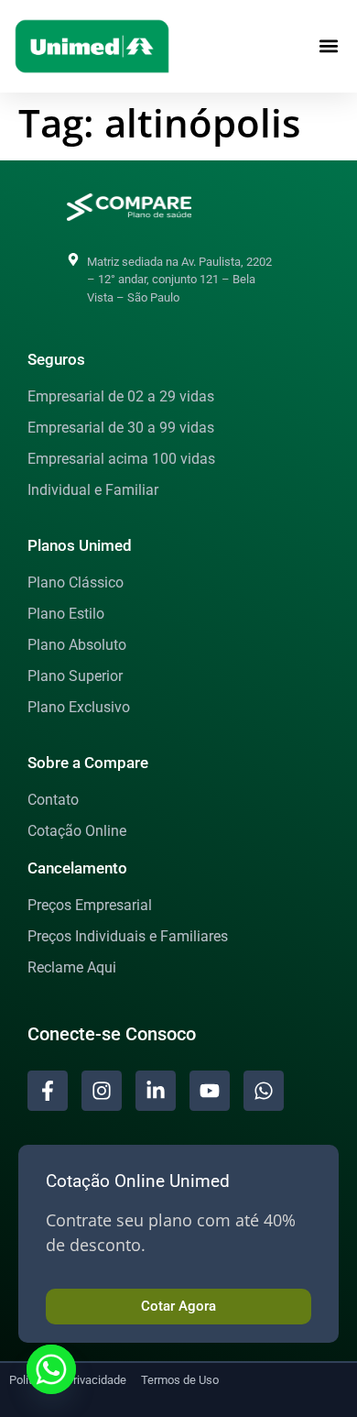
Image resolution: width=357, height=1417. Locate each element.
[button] (328, 46)
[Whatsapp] (51, 1369)
